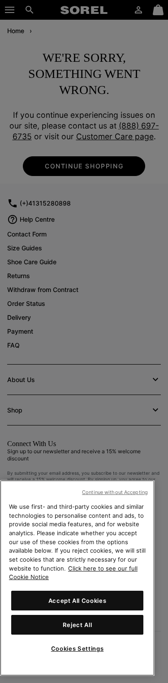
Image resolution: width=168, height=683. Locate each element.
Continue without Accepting (115, 492)
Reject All (77, 624)
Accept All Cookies (77, 600)
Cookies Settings (77, 648)
